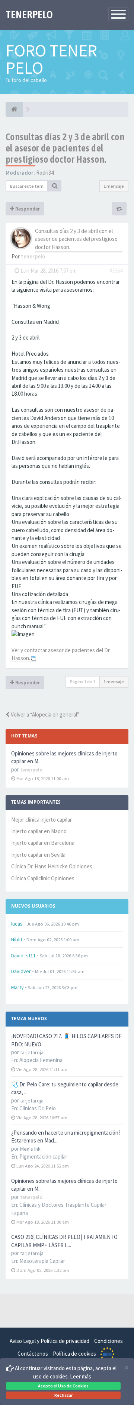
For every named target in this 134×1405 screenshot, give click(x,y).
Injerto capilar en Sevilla (38, 854)
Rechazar (63, 1395)
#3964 (115, 270)
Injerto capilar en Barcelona (42, 842)
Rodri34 (45, 172)
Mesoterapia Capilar (42, 1260)
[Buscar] (54, 185)
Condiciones (108, 1340)
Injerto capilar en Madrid (39, 831)
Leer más (80, 1376)
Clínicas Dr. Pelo (37, 1108)
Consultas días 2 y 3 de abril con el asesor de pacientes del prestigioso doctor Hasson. (65, 148)
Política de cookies (74, 1353)
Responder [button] (27, 208)
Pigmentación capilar (43, 1156)
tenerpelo (33, 256)
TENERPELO (29, 15)
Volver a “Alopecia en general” (44, 714)
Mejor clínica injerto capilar (41, 819)
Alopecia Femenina (41, 1060)
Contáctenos (32, 1353)
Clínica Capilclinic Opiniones (42, 878)
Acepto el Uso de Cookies (63, 1386)
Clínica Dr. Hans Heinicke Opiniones (51, 866)
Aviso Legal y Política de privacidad (49, 1340)
